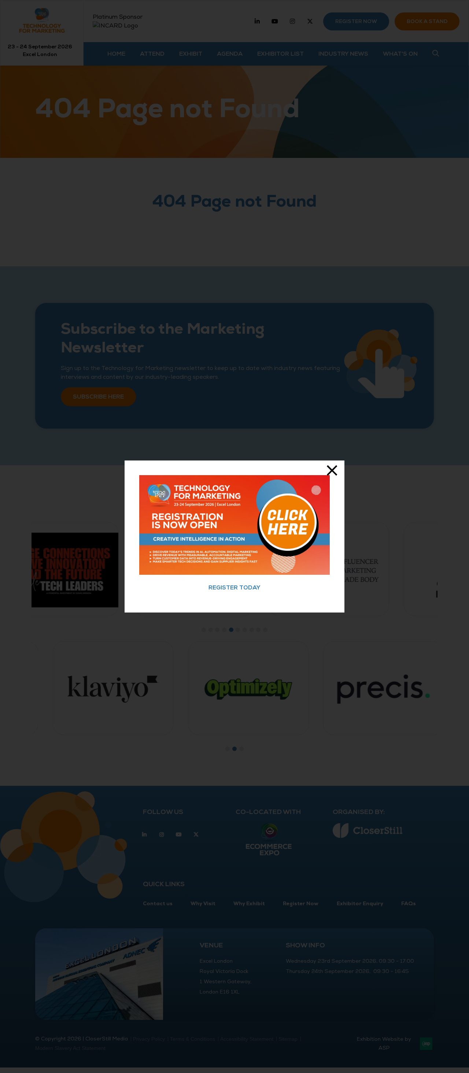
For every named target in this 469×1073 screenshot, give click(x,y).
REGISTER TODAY (234, 587)
